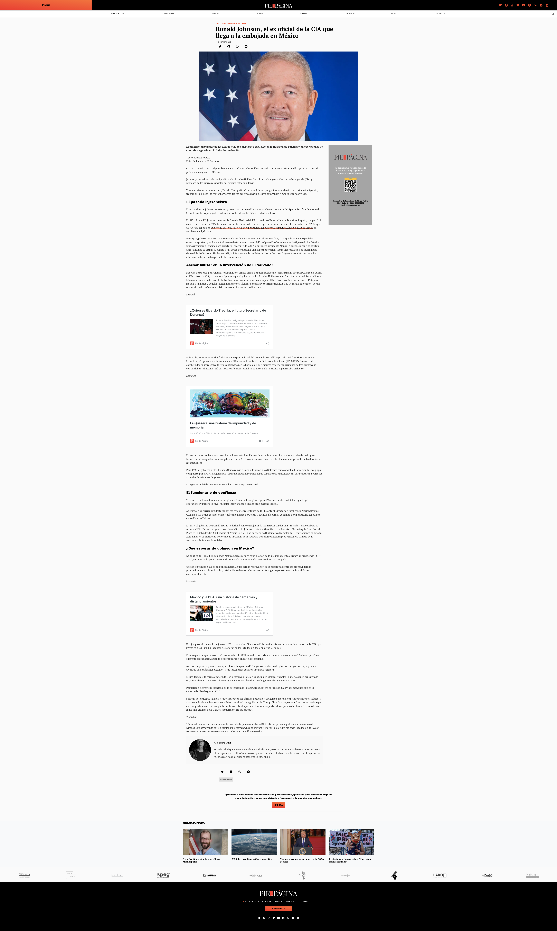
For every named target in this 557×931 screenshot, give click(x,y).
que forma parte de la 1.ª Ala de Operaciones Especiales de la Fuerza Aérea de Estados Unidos (262, 227)
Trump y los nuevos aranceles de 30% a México (302, 860)
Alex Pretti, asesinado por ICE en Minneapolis (201, 860)
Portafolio (350, 14)
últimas (242, 24)
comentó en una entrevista (302, 702)
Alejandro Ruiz (222, 742)
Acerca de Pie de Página (258, 901)
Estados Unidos (226, 779)
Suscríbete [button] (278, 909)
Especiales (440, 14)
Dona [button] (47, 5)
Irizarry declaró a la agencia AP (233, 666)
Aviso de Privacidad (285, 901)
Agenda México (117, 14)
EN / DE (394, 14)
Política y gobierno (226, 24)
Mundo (260, 14)
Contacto (305, 901)
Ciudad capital (168, 14)
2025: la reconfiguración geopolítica (252, 859)
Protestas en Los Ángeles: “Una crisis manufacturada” (350, 860)
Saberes (304, 14)
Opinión (215, 14)
